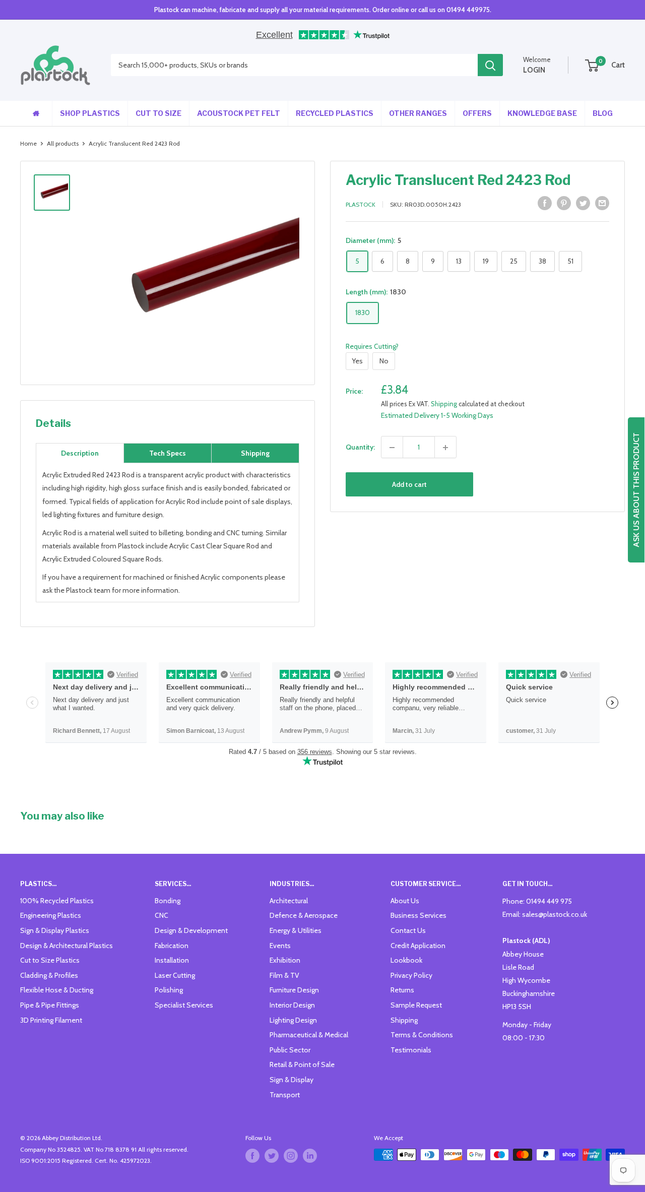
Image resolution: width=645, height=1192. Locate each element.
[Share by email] (602, 203)
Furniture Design (294, 989)
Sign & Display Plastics (54, 930)
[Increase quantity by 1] (445, 447)
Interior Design (292, 1005)
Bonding (167, 900)
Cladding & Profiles (49, 975)
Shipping (444, 404)
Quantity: (360, 447)
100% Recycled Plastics (57, 900)
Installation (172, 960)
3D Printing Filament (51, 1020)
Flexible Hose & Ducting (56, 989)
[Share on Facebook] (545, 203)
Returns (402, 989)
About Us (405, 900)
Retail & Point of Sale (302, 1064)
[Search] (490, 65)
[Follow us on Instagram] (291, 1156)
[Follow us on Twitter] (272, 1156)
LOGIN (534, 70)
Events (280, 945)
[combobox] (294, 65)
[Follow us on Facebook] (252, 1156)
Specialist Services (184, 1005)
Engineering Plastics (50, 915)
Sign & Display (291, 1079)
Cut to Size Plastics (50, 960)
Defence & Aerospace (304, 915)
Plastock (360, 204)
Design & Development (191, 930)
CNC (161, 915)
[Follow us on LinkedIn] (310, 1156)
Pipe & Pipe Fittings (49, 1005)
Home (28, 143)
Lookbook (406, 960)
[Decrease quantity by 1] (392, 447)
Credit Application (418, 945)
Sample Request (416, 1005)
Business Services (418, 915)
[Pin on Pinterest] (564, 203)
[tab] (80, 453)
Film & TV (284, 975)
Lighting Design (293, 1020)
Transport (285, 1094)
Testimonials (411, 1049)
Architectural (289, 900)
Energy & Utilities (295, 930)
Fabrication (171, 945)
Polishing (169, 989)
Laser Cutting (175, 975)
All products (63, 143)
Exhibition (285, 960)
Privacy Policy (411, 975)
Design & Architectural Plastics (66, 945)
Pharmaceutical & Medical (309, 1034)
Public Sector (290, 1049)
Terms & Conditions (422, 1034)
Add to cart (409, 484)
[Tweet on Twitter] (583, 203)
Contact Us (408, 930)
